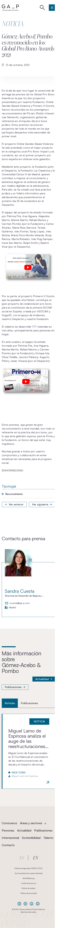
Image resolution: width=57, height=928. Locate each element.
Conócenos (9, 823)
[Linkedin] (19, 904)
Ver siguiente (40, 504)
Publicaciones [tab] (29, 703)
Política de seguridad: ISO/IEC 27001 (28, 868)
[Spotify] (31, 904)
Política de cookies (28, 888)
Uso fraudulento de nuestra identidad (29, 873)
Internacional (10, 838)
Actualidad (42, 679)
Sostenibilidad (31, 838)
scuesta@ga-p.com (20, 603)
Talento (48, 838)
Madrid (12, 607)
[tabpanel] (28, 751)
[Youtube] (38, 904)
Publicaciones (13, 687)
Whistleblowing (28, 878)
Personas (8, 830)
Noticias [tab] (10, 703)
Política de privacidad (28, 893)
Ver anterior (16, 504)
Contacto (8, 845)
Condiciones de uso (28, 883)
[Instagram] (25, 904)
